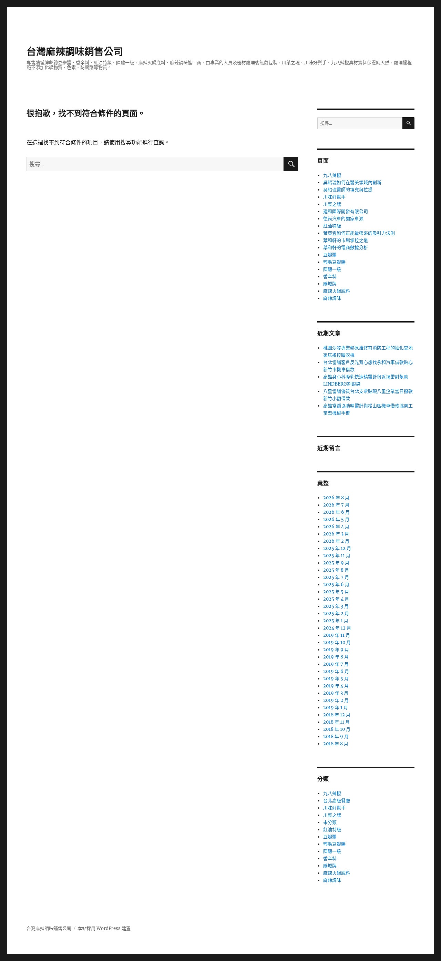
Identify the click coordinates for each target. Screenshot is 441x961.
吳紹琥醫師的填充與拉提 (347, 190)
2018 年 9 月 (336, 736)
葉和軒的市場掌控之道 (345, 240)
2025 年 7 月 (336, 577)
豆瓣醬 (330, 255)
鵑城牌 (330, 284)
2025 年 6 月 (336, 584)
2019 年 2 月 (336, 700)
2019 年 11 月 (336, 635)
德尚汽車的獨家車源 (343, 219)
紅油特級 (332, 226)
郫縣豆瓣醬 (334, 262)
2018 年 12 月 (336, 715)
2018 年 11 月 (336, 722)
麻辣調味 (332, 298)
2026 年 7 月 (336, 505)
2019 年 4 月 (336, 686)
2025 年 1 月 (335, 621)
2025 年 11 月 (336, 556)
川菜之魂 (332, 204)
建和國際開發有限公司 (345, 211)
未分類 (330, 822)
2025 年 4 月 (336, 599)
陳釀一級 (332, 269)
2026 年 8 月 (336, 498)
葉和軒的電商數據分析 (345, 248)
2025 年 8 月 (336, 570)
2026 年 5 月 (336, 519)
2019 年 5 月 (336, 679)
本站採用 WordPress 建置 (104, 928)
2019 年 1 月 (335, 707)
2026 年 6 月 (336, 512)
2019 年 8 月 (336, 657)
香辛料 (330, 276)
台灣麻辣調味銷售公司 (75, 52)
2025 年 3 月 (336, 606)
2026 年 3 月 (336, 534)
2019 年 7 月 (336, 664)
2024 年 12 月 (337, 628)
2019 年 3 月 (335, 693)
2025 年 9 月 (336, 563)
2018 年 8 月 (335, 744)
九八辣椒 (332, 175)
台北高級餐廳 (336, 801)
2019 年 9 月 (336, 650)
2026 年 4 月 (336, 527)
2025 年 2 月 (336, 613)
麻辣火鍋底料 (336, 291)
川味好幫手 (334, 197)
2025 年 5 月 (336, 592)
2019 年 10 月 (337, 642)
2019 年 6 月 (336, 671)
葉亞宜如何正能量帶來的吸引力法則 (359, 233)
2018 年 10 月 (336, 729)
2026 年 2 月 (336, 541)
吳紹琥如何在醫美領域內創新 (352, 182)
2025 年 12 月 (337, 548)
